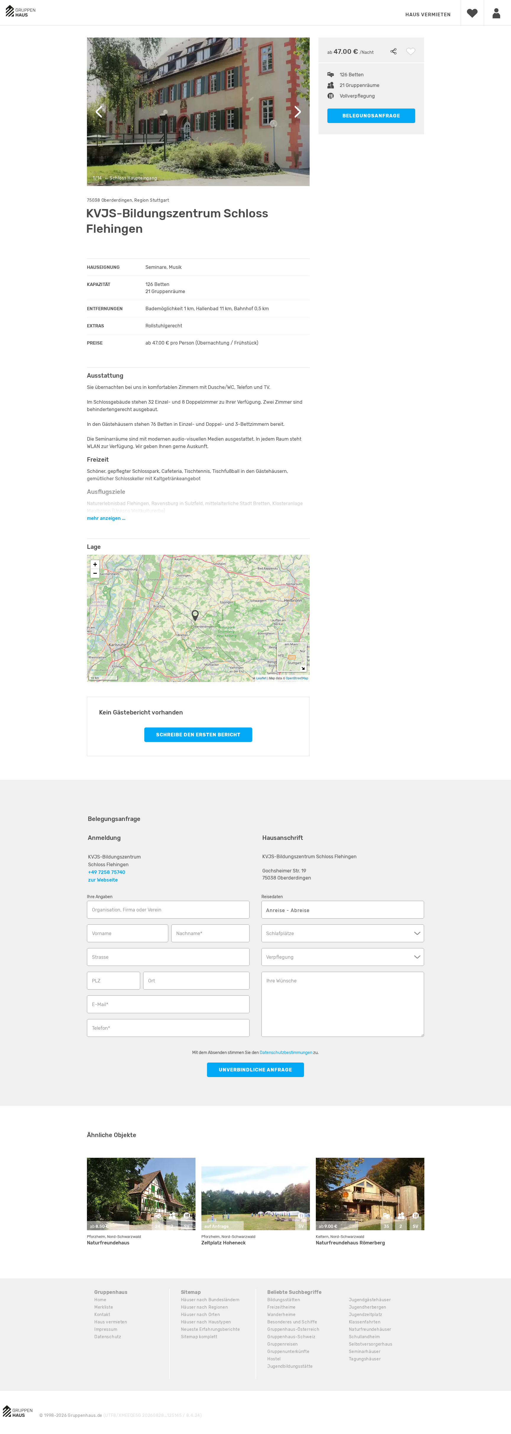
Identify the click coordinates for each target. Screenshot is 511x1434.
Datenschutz (107, 1336)
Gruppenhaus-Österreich (293, 1329)
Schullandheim (364, 1336)
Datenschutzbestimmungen (286, 1052)
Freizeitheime (281, 1307)
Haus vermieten (428, 14)
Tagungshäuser (365, 1359)
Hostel (274, 1359)
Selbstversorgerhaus (370, 1344)
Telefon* (101, 1028)
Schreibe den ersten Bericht (198, 735)
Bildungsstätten (283, 1299)
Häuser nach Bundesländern (210, 1299)
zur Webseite (103, 880)
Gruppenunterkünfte (288, 1351)
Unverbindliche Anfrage (255, 1070)
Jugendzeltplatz (366, 1314)
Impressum (105, 1329)
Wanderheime (281, 1314)
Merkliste (103, 1307)
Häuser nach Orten (200, 1314)
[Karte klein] (303, 668)
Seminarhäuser (365, 1351)
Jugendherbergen (368, 1307)
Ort (151, 981)
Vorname (101, 933)
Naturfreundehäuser (370, 1329)
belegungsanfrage (371, 116)
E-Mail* (100, 1004)
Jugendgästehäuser (370, 1299)
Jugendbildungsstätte (290, 1366)
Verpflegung (280, 957)
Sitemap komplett (199, 1336)
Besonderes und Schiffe (292, 1322)
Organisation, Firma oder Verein (126, 910)
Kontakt (102, 1314)
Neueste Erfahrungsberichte (210, 1329)
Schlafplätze (280, 933)
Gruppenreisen (282, 1344)
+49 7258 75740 (106, 872)
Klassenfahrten (365, 1322)
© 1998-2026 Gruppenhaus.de (120, 1415)
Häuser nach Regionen (204, 1307)
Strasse (100, 957)
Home (100, 1299)
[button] (197, 616)
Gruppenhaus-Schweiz (291, 1336)
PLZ (96, 981)
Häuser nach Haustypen (206, 1322)
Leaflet (261, 678)
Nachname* (189, 933)
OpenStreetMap (297, 678)
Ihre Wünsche (281, 981)
